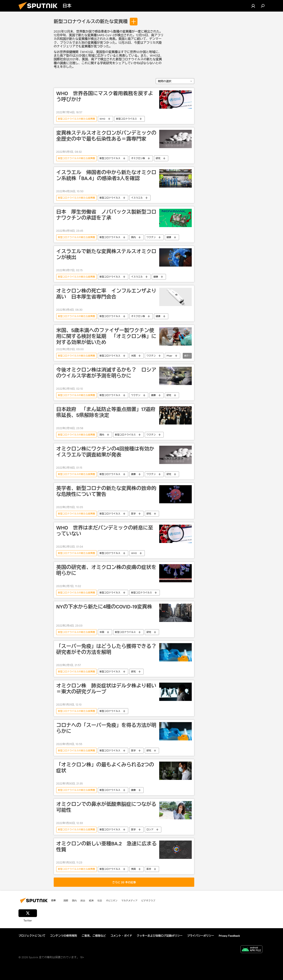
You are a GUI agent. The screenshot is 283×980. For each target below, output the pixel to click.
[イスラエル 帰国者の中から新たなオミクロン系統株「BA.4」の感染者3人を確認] (175, 178)
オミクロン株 (138, 158)
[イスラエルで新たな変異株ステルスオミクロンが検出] (175, 257)
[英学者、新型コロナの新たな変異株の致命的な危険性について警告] (175, 494)
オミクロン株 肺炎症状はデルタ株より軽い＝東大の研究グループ (106, 689)
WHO (102, 118)
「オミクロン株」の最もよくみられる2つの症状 (105, 768)
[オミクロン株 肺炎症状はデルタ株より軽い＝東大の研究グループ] (175, 692)
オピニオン (111, 900)
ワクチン (151, 237)
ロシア (150, 829)
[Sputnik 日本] (39, 10)
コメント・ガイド (121, 935)
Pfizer (169, 355)
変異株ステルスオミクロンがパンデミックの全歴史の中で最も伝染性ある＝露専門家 (106, 136)
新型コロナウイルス (126, 118)
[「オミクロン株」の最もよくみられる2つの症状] (175, 771)
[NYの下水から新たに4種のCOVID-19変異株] (175, 613)
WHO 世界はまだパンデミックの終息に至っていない (104, 531)
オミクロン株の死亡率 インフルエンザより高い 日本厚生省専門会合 (106, 294)
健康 (169, 237)
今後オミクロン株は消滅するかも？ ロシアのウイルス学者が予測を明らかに (106, 373)
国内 (133, 237)
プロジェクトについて (31, 935)
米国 (133, 355)
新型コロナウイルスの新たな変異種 (91, 21)
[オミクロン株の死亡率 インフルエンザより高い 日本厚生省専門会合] (175, 297)
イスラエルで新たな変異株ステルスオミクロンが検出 (106, 254)
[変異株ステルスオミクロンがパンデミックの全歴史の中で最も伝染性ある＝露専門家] (175, 139)
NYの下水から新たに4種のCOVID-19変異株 (104, 607)
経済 (91, 900)
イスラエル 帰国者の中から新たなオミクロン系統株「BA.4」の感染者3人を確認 (106, 175)
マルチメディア (129, 900)
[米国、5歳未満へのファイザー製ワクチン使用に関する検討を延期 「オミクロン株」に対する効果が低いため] (175, 336)
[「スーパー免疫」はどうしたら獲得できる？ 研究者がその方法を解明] (175, 652)
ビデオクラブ (148, 900)
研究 (158, 158)
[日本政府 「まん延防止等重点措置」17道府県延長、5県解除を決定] (175, 415)
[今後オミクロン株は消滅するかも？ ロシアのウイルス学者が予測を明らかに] (175, 376)
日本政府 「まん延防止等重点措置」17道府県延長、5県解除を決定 (105, 412)
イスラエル (137, 197)
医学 (133, 513)
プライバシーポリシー (200, 935)
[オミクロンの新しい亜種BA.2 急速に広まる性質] (175, 850)
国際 (66, 900)
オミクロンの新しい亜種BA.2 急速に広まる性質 (106, 847)
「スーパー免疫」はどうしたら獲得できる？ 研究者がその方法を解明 (106, 649)
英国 (133, 869)
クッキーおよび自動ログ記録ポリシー (160, 935)
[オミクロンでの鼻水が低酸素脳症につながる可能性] (175, 810)
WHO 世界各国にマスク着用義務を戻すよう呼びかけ (104, 96)
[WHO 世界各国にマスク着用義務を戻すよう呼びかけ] (175, 99)
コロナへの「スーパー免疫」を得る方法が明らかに (106, 728)
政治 (82, 900)
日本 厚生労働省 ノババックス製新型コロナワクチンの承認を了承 (106, 215)
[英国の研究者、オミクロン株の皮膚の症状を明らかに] (175, 573)
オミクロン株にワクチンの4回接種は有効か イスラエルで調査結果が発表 (106, 452)
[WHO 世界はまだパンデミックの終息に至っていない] (175, 534)
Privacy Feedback (229, 935)
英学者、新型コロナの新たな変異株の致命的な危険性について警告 (106, 491)
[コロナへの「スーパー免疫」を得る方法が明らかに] (175, 731)
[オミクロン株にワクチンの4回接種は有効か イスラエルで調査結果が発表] (175, 455)
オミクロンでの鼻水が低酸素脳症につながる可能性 (106, 807)
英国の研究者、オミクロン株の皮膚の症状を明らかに (106, 570)
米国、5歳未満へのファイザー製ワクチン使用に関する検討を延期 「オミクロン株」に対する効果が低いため (106, 336)
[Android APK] (251, 949)
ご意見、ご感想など (94, 935)
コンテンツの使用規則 (63, 935)
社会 (99, 900)
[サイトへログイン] (253, 6)
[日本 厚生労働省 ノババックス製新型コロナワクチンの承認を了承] (175, 218)
